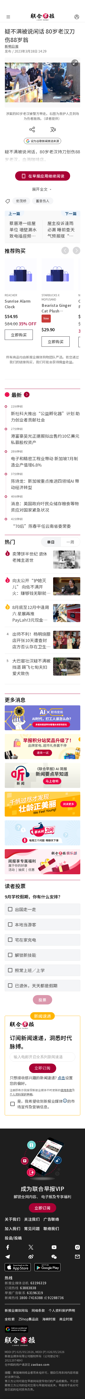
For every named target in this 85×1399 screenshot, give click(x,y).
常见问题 (32, 1228)
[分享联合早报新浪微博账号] (31, 1256)
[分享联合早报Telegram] (7, 1256)
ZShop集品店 (28, 1319)
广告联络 (51, 1219)
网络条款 (38, 1310)
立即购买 (19, 335)
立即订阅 (42, 1208)
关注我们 (32, 1219)
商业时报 (65, 1319)
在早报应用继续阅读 (46, 176)
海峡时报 (48, 1319)
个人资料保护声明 (62, 1310)
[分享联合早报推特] (31, 1247)
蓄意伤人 (43, 200)
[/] (42, 16)
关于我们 (12, 1219)
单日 (51, 542)
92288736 (56, 1297)
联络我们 (51, 1228)
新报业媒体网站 (16, 1310)
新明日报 (11, 46)
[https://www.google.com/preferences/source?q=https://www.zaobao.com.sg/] (17, 1329)
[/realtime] (27, 394)
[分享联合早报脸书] (7, 1247)
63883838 (28, 1287)
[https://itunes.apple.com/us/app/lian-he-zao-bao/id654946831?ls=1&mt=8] (18, 1267)
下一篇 (71, 213)
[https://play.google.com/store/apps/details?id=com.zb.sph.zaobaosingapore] (47, 1267)
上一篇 (14, 213)
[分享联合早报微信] (54, 1256)
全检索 (10, 1319)
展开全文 (40, 189)
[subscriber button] (76, 16)
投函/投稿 (13, 1238)
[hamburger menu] (8, 16)
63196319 (38, 1283)
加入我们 (12, 1228)
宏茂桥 (21, 200)
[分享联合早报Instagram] (77, 1247)
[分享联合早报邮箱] (77, 1256)
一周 (70, 542)
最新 (16, 394)
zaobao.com (40, 1364)
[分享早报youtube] (54, 1247)
